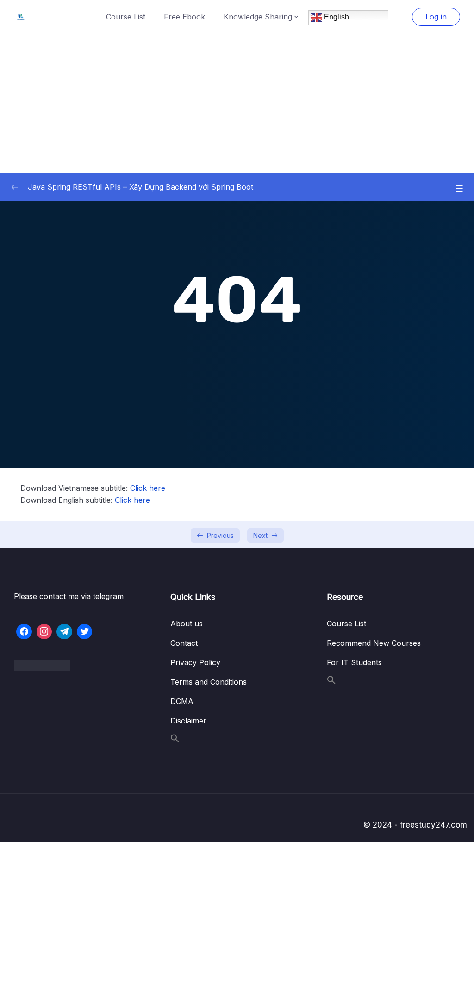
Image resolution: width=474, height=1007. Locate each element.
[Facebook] (24, 632)
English (335, 17)
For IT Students (354, 662)
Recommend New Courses (374, 643)
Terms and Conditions (208, 681)
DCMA (181, 701)
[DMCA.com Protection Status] (80, 665)
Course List (125, 16)
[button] (175, 740)
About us (186, 623)
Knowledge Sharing (258, 16)
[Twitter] (85, 632)
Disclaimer (188, 720)
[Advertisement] (237, 103)
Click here (147, 488)
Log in (436, 16)
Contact (184, 643)
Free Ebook (184, 16)
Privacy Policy (195, 662)
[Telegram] (64, 632)
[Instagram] (44, 632)
